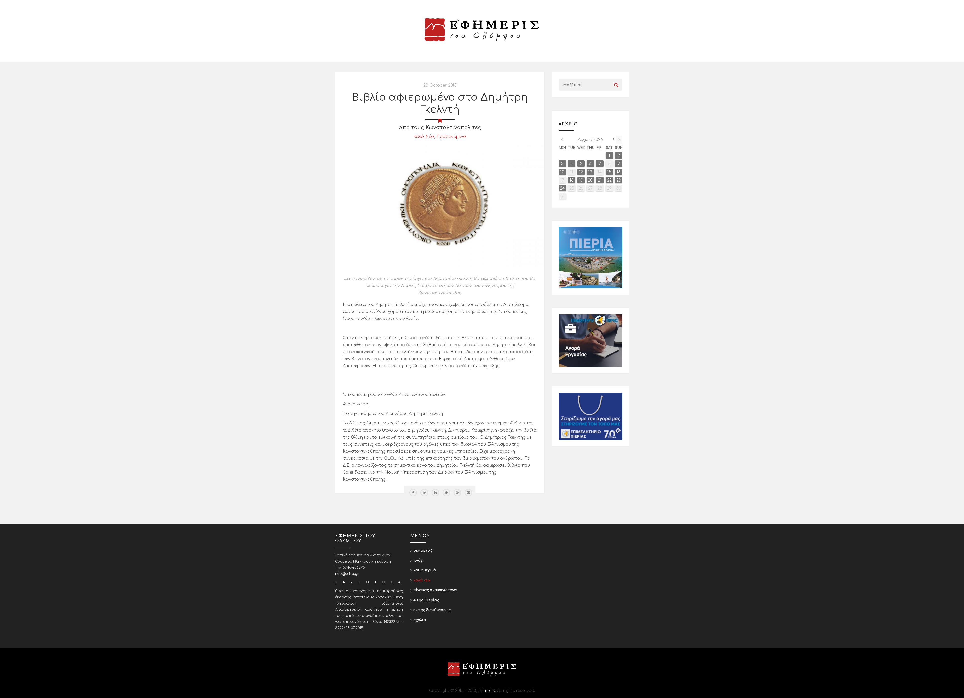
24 (562, 188)
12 (581, 172)
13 (590, 172)
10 (562, 172)
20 (590, 180)
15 (609, 172)
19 (581, 180)
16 (619, 172)
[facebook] (413, 492)
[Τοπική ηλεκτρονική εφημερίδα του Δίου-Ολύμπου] (482, 30)
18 (572, 180)
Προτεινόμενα (451, 136)
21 (600, 180)
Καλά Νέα (423, 136)
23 (618, 180)
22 (609, 180)
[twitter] (424, 492)
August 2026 (590, 139)
